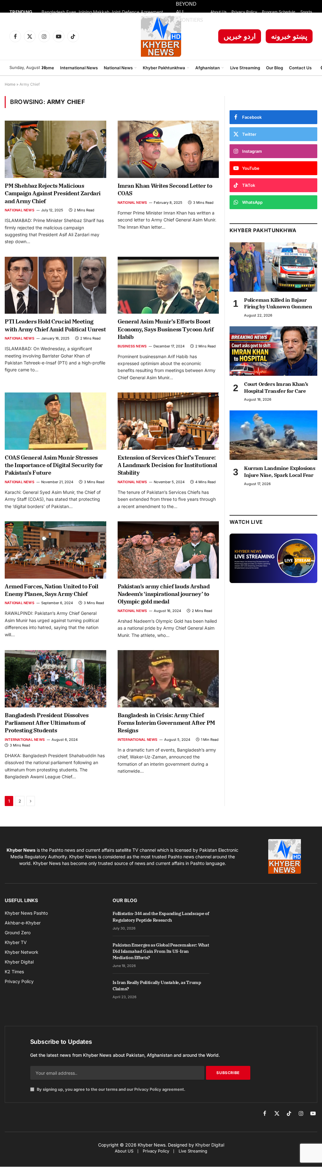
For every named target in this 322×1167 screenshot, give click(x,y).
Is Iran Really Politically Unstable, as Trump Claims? (157, 986)
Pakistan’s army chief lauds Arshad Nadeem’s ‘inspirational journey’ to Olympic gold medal (164, 594)
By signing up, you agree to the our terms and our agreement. (110, 1089)
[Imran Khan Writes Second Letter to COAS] (168, 149)
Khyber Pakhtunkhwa (164, 67)
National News (118, 67)
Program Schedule (278, 11)
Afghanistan (207, 67)
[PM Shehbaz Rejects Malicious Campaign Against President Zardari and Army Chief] (55, 149)
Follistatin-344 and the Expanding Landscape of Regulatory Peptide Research (161, 917)
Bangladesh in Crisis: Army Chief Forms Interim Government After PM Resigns (166, 723)
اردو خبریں (240, 36)
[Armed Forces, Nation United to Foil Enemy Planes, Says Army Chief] (55, 549)
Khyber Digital (209, 1144)
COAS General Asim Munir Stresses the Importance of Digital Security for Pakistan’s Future (54, 465)
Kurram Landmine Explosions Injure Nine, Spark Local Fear (279, 471)
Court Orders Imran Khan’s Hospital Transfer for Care (276, 387)
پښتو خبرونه (289, 36)
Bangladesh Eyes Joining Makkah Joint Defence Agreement (102, 11)
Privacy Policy (244, 11)
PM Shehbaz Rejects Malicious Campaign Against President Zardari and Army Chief (53, 193)
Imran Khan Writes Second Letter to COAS (165, 189)
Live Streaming (245, 67)
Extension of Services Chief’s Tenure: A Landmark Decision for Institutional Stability (167, 465)
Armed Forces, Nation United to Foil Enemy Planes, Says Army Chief (51, 590)
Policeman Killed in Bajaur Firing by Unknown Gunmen (278, 303)
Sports (306, 11)
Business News (132, 346)
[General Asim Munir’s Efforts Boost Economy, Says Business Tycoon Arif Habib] (168, 285)
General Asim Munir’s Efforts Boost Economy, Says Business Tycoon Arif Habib (166, 329)
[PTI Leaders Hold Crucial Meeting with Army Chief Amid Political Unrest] (55, 285)
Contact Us (300, 67)
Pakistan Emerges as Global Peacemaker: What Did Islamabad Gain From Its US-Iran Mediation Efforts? (161, 951)
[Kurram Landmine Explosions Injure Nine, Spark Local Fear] (273, 435)
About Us (218, 11)
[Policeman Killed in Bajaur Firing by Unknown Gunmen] (273, 267)
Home (48, 67)
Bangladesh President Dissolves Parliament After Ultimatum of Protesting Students (47, 723)
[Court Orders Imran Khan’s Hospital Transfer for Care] (273, 351)
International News (79, 67)
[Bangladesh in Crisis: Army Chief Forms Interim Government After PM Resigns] (168, 678)
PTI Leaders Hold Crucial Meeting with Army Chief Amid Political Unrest (55, 325)
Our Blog (274, 67)
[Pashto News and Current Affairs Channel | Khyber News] (161, 36)
